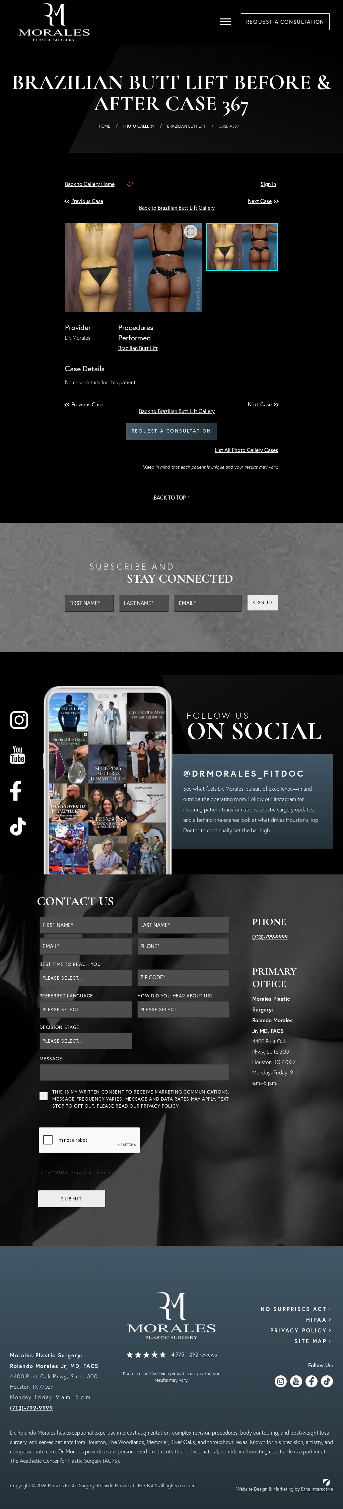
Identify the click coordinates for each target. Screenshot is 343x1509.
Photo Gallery (138, 126)
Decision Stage (59, 1027)
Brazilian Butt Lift (186, 126)
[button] (88, 201)
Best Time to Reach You (70, 964)
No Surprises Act (294, 1308)
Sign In (268, 184)
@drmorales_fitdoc (244, 773)
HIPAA (316, 1319)
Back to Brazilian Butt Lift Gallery (177, 207)
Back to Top (170, 497)
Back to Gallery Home (90, 184)
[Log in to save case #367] (130, 184)
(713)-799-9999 (270, 936)
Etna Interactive (317, 1489)
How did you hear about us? (175, 996)
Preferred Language (66, 996)
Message (51, 1059)
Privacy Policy (160, 1106)
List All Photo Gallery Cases (246, 450)
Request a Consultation (172, 431)
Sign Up (263, 602)
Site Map (310, 1340)
